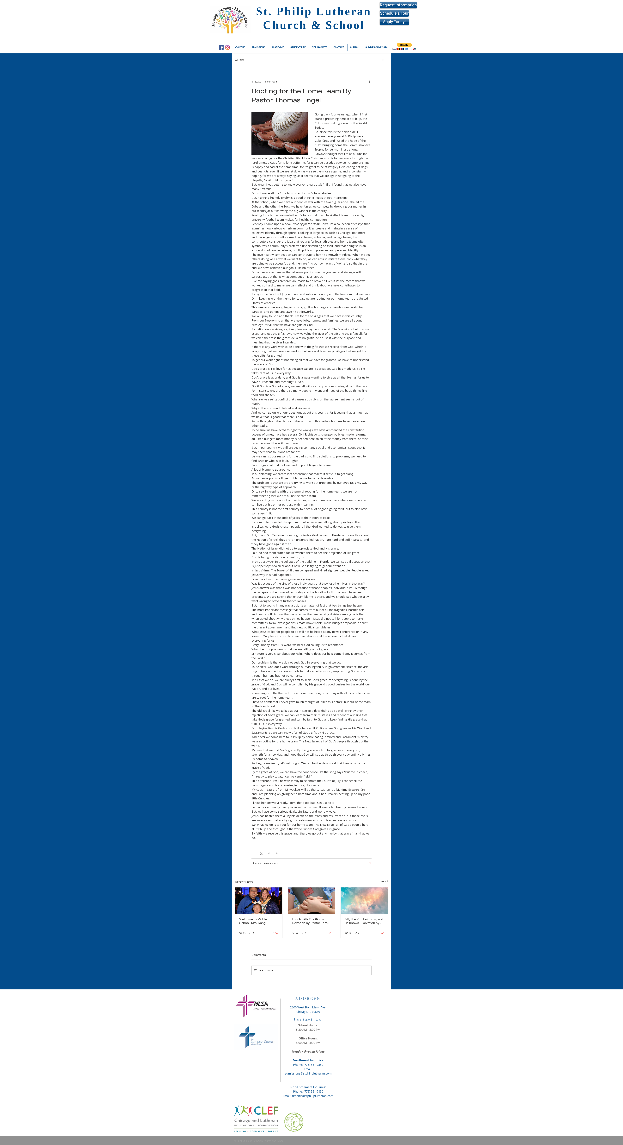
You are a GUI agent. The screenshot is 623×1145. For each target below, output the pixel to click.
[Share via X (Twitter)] (261, 853)
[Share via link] (276, 853)
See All (384, 881)
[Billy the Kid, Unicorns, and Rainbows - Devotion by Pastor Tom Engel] (364, 900)
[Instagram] (227, 47)
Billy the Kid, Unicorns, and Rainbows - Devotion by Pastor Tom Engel (364, 921)
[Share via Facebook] (253, 853)
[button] (398, 5)
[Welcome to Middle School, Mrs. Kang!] (258, 900)
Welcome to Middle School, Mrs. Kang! (253, 921)
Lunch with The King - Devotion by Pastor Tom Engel (309, 921)
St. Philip (286, 11)
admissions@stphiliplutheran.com (308, 1073)
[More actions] (370, 81)
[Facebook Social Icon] (221, 47)
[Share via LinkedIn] (268, 853)
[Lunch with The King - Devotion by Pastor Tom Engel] (311, 900)
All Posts (239, 59)
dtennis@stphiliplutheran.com (312, 1096)
